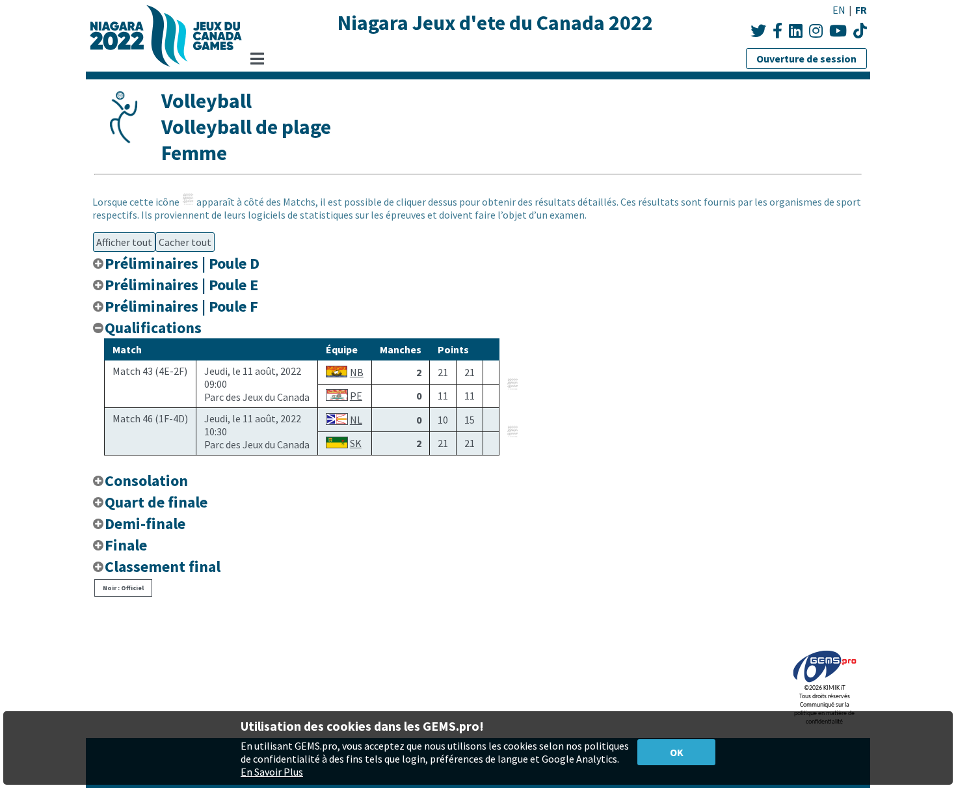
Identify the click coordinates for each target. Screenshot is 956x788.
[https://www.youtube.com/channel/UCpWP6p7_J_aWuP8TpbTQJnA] (860, 31)
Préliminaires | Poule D (182, 263)
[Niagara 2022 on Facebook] (777, 31)
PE (356, 395)
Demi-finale (145, 523)
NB (357, 372)
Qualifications (153, 328)
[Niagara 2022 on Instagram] (816, 31)
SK (356, 443)
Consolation (146, 480)
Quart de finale (156, 502)
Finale (126, 545)
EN (838, 9)
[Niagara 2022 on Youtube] (838, 31)
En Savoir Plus (272, 771)
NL (356, 419)
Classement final (162, 566)
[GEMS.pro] (824, 682)
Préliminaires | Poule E (181, 285)
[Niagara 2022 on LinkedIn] (796, 31)
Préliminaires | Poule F (181, 306)
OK (677, 752)
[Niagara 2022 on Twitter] (758, 31)
